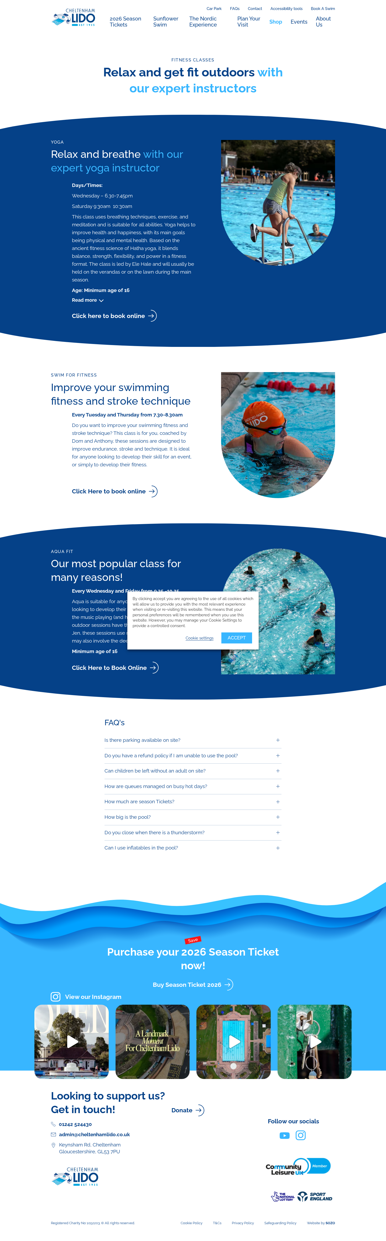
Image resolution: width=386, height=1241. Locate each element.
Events (299, 22)
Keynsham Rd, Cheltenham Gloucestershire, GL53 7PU (90, 1148)
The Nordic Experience (203, 21)
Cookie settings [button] (199, 638)
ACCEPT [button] (237, 638)
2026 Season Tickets (125, 21)
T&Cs (217, 1223)
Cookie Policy (191, 1223)
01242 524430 (75, 1124)
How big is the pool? (128, 817)
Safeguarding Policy (280, 1223)
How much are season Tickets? (139, 802)
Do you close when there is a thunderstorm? (155, 833)
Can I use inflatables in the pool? (141, 848)
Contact (255, 8)
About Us (323, 21)
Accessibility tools (286, 8)
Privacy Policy (243, 1223)
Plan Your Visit (248, 21)
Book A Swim (323, 8)
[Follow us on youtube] (284, 1135)
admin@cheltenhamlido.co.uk (94, 1135)
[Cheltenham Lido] (73, 16)
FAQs (234, 8)
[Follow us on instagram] (300, 1135)
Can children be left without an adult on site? (155, 771)
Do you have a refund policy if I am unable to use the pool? (171, 756)
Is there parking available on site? (142, 740)
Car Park (214, 8)
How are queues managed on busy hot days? (156, 786)
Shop (275, 22)
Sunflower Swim (165, 21)
